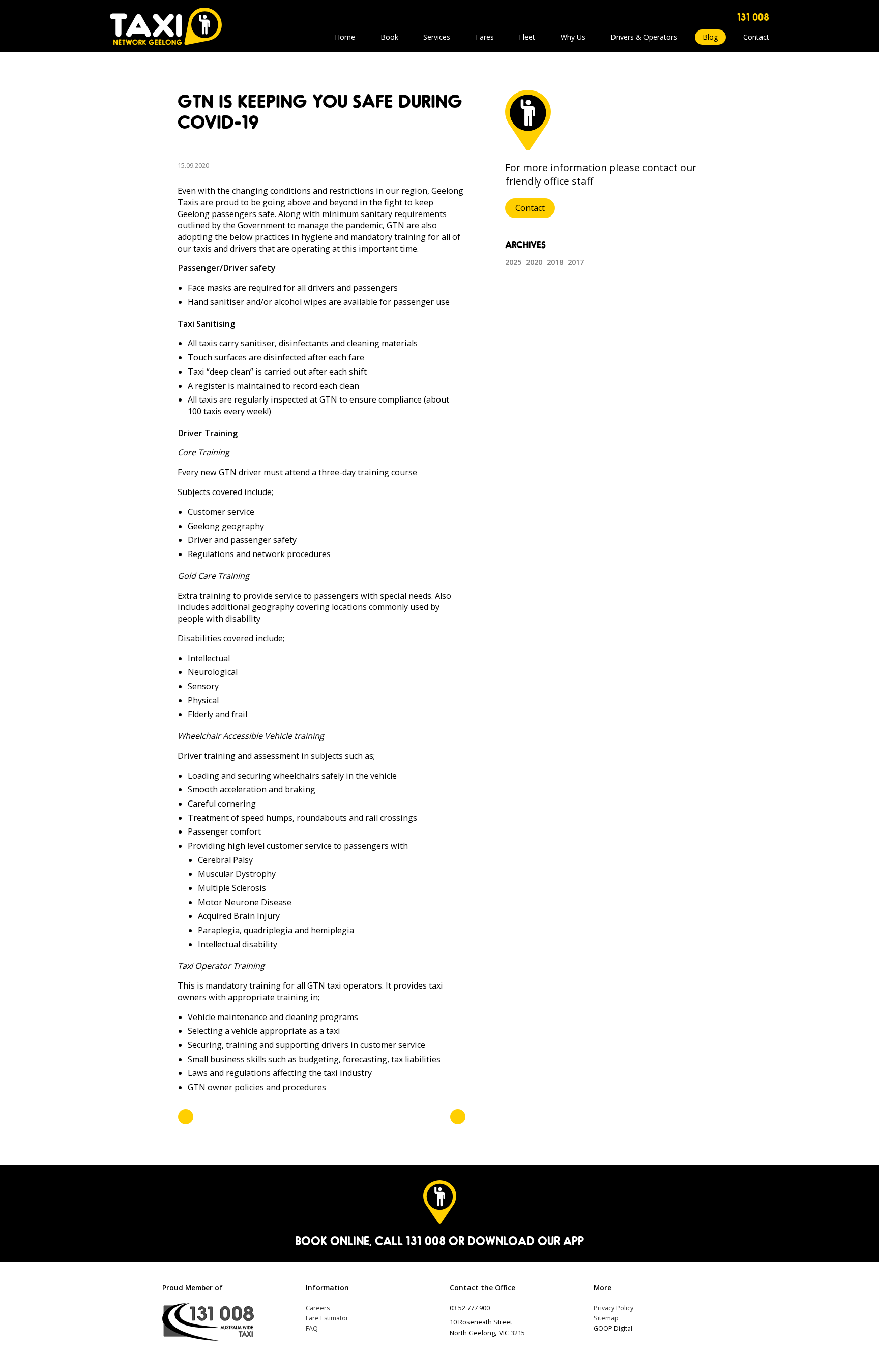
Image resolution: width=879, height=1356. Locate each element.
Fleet (527, 37)
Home (345, 37)
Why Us (573, 37)
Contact (756, 37)
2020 (534, 262)
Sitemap (606, 1318)
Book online (332, 1240)
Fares (485, 37)
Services (436, 37)
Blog (710, 37)
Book (389, 37)
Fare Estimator (327, 1318)
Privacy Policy (613, 1308)
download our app (525, 1240)
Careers (318, 1308)
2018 (555, 262)
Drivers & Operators (643, 37)
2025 (513, 262)
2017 (576, 262)
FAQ (312, 1328)
